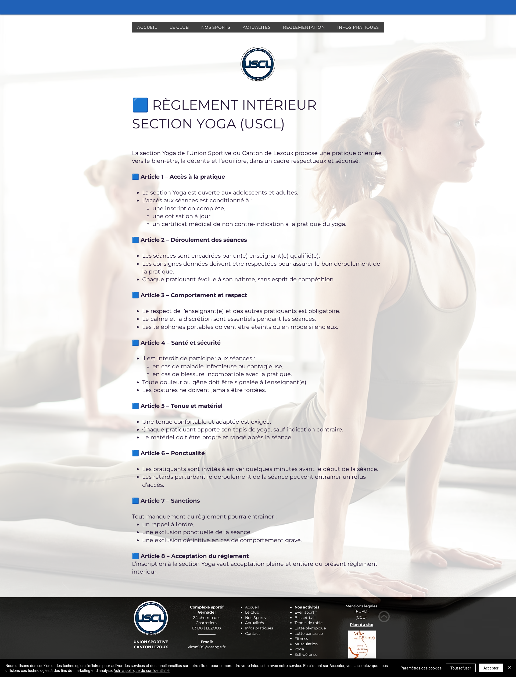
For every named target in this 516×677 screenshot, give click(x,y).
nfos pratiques (259, 628)
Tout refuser (460, 668)
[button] (179, 27)
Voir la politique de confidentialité (142, 670)
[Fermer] (509, 668)
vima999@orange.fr (207, 646)
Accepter (491, 668)
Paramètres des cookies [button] (421, 668)
